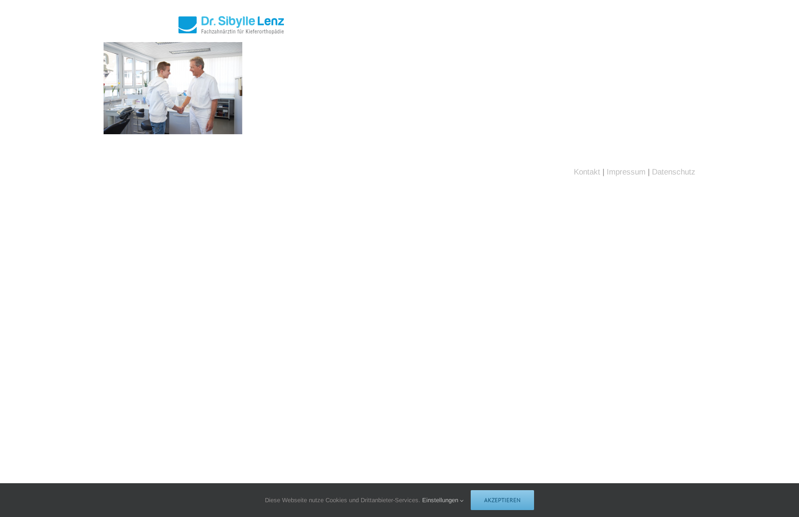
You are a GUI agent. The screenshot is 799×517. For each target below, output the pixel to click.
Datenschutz (673, 172)
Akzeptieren (502, 500)
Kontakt (587, 172)
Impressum (626, 172)
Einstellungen (441, 500)
